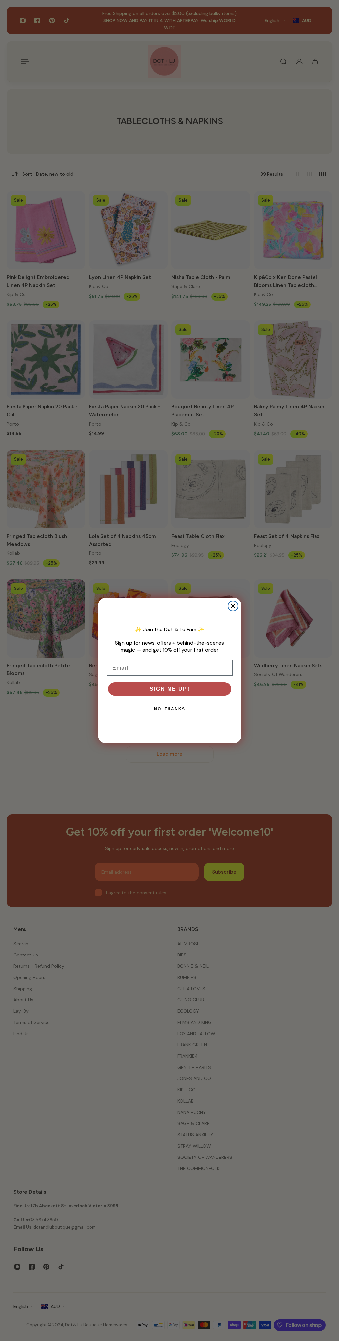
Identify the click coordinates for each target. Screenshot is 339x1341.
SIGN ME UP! (170, 689)
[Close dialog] (233, 606)
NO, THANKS (169, 709)
